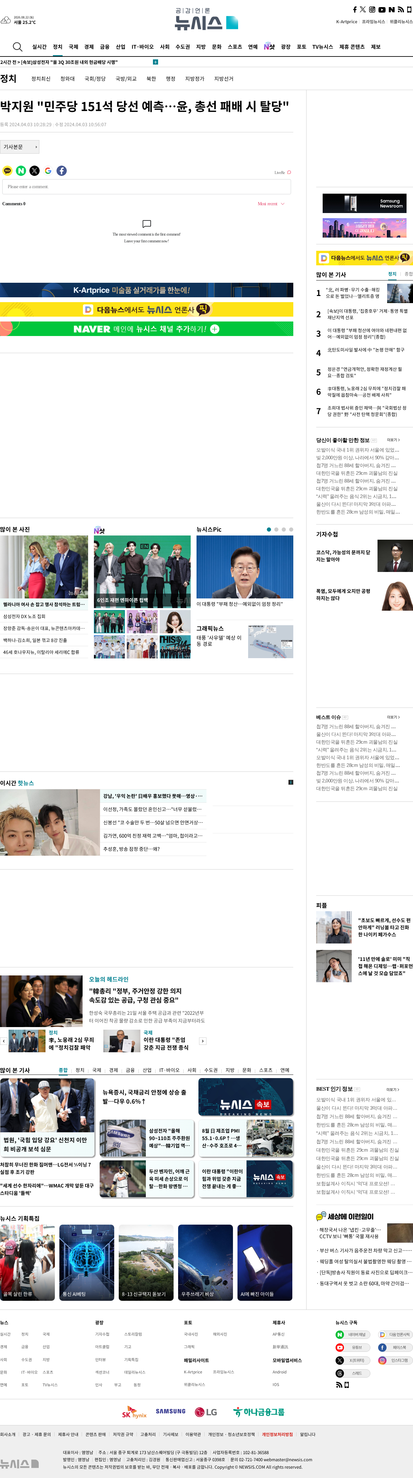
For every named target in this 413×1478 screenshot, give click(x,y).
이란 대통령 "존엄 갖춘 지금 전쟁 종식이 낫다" (166, 1047)
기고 (127, 1347)
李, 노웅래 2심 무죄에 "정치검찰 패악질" (71, 1047)
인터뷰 (100, 1359)
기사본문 (13, 146)
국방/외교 (126, 78)
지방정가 (195, 78)
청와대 (67, 78)
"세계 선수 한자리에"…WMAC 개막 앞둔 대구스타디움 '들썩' (47, 1189)
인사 (98, 1385)
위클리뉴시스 (401, 21)
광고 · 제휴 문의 (37, 1434)
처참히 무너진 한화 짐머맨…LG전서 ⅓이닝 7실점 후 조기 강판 (45, 1168)
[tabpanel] (244, 576)
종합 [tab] (409, 273)
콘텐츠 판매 (96, 1434)
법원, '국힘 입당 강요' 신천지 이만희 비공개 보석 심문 (45, 1144)
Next (202, 1041)
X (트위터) (357, 1360)
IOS (276, 1384)
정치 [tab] (392, 273)
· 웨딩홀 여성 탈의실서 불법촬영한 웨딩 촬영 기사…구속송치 (364, 1261)
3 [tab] (284, 529)
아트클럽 (102, 1347)
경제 (89, 46)
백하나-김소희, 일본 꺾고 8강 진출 (35, 640)
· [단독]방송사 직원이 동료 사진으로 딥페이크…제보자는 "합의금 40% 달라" (364, 1272)
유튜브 (357, 1347)
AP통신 (279, 1334)
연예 (253, 46)
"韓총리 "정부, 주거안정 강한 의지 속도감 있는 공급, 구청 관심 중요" (135, 995)
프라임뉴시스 (373, 21)
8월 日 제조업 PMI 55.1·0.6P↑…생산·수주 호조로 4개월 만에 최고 (221, 1138)
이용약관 (193, 1434)
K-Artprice (347, 21)
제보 (376, 46)
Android (280, 1372)
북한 (151, 78)
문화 (217, 46)
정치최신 (41, 78)
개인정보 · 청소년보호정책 (231, 1434)
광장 (286, 46)
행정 (171, 78)
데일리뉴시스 (135, 1372)
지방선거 (224, 78)
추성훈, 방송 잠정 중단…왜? (131, 848)
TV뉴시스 (322, 46)
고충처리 (148, 1434)
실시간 (39, 46)
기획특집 (131, 1359)
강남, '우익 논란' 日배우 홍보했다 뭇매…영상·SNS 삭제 (153, 796)
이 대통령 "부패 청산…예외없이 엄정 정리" (239, 604)
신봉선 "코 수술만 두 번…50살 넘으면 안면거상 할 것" (153, 822)
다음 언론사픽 (399, 1334)
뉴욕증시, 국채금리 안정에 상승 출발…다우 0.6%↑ (144, 1097)
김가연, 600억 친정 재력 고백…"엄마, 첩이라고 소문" (153, 835)
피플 (321, 905)
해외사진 (220, 1334)
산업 (121, 46)
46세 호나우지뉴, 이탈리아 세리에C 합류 (41, 652)
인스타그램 (399, 1360)
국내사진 (191, 1334)
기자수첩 (327, 534)
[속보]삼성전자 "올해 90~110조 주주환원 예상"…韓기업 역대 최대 (74, 62)
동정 (137, 1385)
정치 (58, 46)
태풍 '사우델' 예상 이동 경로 (219, 640)
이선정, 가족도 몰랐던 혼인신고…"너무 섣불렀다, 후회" (153, 809)
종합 (63, 1070)
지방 (201, 46)
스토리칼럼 (133, 1334)
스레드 (357, 1373)
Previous (3, 1041)
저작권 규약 (123, 1434)
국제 (73, 46)
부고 (117, 1385)
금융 (105, 46)
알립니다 (308, 1434)
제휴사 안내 (68, 1434)
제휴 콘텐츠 (352, 46)
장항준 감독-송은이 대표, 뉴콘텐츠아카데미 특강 (45, 628)
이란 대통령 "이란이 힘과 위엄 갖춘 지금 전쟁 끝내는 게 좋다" (222, 1179)
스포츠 (235, 46)
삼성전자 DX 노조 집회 (24, 616)
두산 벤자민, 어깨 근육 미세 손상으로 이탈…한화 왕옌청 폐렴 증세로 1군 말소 (169, 1179)
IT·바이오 (143, 46)
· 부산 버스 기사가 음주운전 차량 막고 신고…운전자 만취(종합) (364, 1250)
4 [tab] (291, 529)
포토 (302, 46)
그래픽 (189, 1347)
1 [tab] (269, 529)
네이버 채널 (356, 1334)
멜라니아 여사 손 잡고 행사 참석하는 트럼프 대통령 (45, 604)
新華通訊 (280, 1347)
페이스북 (399, 1347)
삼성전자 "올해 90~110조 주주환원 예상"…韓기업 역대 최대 (169, 1138)
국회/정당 (95, 78)
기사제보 (170, 1434)
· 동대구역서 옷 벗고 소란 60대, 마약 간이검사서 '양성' (364, 1283)
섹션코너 (102, 1372)
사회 (165, 46)
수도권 (183, 46)
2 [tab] (276, 529)
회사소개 (7, 1434)
